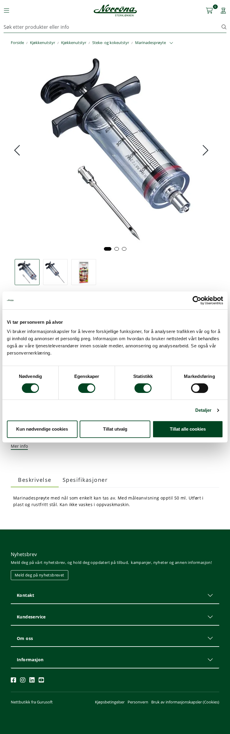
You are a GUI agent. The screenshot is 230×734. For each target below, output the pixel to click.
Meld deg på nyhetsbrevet (39, 575)
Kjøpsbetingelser (110, 702)
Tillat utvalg (115, 429)
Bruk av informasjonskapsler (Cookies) (185, 702)
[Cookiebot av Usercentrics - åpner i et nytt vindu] (197, 300)
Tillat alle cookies (188, 429)
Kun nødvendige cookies (42, 429)
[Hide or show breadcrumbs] (171, 43)
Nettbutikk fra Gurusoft (32, 702)
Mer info (19, 446)
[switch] (86, 388)
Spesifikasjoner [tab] (85, 479)
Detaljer (203, 410)
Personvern (138, 702)
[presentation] (18, 150)
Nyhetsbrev (24, 554)
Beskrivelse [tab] (35, 479)
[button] (107, 249)
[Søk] (224, 27)
